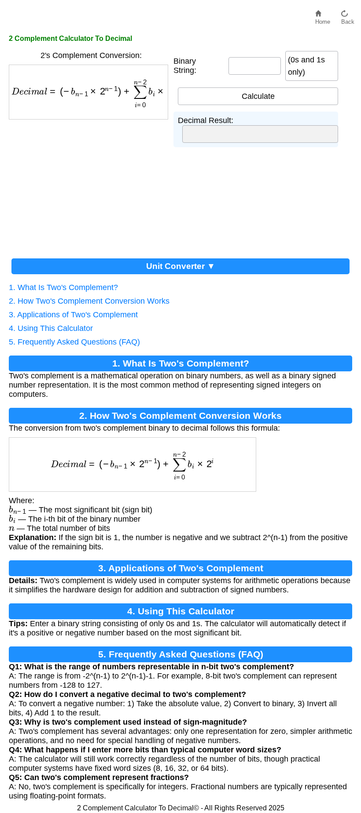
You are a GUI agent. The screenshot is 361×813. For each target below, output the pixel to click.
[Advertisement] (91, 185)
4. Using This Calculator (51, 328)
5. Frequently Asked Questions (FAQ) (74, 342)
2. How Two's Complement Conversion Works (89, 301)
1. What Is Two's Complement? (63, 287)
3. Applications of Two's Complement (73, 314)
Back (347, 19)
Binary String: (184, 66)
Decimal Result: (205, 120)
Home (322, 19)
